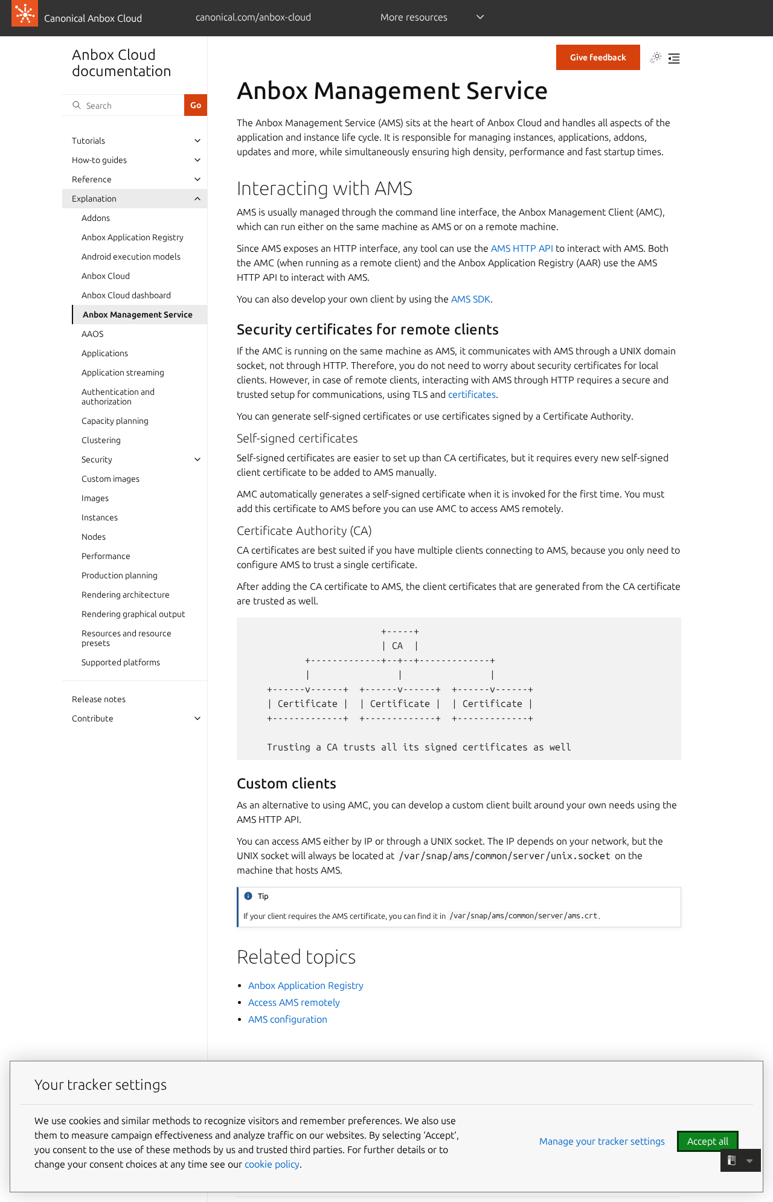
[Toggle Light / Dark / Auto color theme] (656, 58)
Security (97, 459)
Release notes (99, 699)
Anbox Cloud (106, 276)
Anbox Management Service (138, 314)
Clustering (101, 440)
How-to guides (99, 160)
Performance (106, 556)
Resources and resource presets (127, 638)
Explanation (94, 198)
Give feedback (598, 57)
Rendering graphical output (133, 614)
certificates (472, 394)
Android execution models (131, 256)
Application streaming (123, 372)
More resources (413, 16)
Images (95, 498)
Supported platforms (121, 662)
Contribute (93, 718)
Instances (100, 517)
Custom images (111, 479)
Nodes (94, 537)
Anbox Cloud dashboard (126, 295)
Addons (96, 218)
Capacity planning (115, 421)
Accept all (707, 1141)
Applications (105, 353)
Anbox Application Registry (133, 237)
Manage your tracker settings (602, 1141)
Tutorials (88, 140)
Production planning (120, 575)
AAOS (92, 334)
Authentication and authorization (118, 396)
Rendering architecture (126, 594)
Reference (92, 179)
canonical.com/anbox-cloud (253, 16)
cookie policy (272, 1164)
